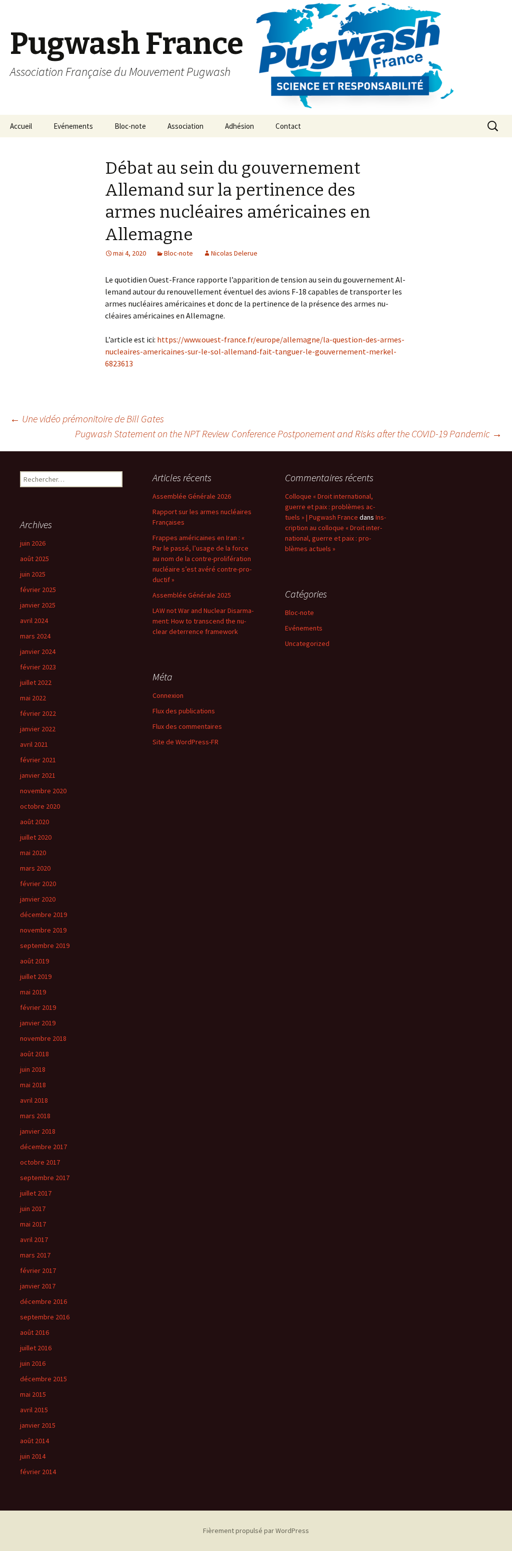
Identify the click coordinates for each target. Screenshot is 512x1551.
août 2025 (34, 558)
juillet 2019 (36, 976)
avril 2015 (34, 1409)
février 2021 (38, 759)
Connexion (168, 695)
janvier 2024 (38, 651)
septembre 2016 (45, 1316)
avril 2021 (34, 744)
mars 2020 (35, 868)
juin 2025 (33, 574)
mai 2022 (33, 697)
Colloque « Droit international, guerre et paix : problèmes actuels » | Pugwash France (330, 507)
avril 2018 (34, 1100)
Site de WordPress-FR (185, 741)
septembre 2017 (45, 1177)
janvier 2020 (38, 899)
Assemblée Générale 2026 (191, 496)
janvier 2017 (38, 1285)
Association (186, 126)
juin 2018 (33, 1069)
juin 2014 (33, 1456)
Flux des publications (183, 710)
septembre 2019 (45, 945)
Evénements (73, 126)
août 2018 (34, 1053)
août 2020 (34, 821)
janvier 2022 (38, 728)
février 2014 (38, 1471)
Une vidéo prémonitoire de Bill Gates (87, 418)
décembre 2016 (43, 1301)
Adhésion (239, 126)
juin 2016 (33, 1363)
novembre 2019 (43, 930)
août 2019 (34, 960)
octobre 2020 (40, 806)
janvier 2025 (38, 605)
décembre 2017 (43, 1146)
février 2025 (38, 589)
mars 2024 (35, 635)
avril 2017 (34, 1239)
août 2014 (34, 1440)
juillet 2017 (36, 1193)
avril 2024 (34, 620)
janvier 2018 (38, 1131)
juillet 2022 (36, 682)
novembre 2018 (43, 1038)
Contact (288, 126)
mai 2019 (33, 991)
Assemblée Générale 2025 (191, 595)
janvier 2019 (38, 1022)
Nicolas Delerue (234, 253)
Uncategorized (307, 643)
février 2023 (38, 666)
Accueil (21, 126)
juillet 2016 (36, 1347)
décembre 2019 (43, 914)
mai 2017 (33, 1224)
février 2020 (38, 883)
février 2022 (38, 713)
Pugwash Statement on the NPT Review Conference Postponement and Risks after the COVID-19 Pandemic (288, 433)
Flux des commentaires (187, 726)
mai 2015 (33, 1394)
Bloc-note (130, 126)
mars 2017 (35, 1254)
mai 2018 (33, 1084)
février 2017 (38, 1270)
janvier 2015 (38, 1425)
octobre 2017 (40, 1162)
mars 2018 (35, 1115)
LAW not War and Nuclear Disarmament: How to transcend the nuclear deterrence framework (203, 621)
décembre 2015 (43, 1378)
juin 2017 (33, 1208)
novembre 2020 (43, 790)
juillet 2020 (36, 837)
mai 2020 (33, 852)
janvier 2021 (38, 775)
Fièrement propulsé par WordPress (256, 1530)
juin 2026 (33, 543)
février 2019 (38, 1007)
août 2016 (34, 1332)
